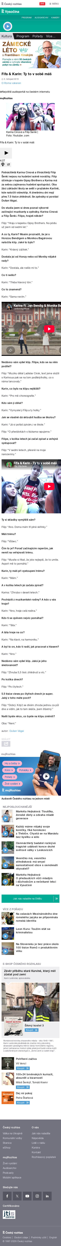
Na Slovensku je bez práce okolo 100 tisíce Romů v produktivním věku (37, 947)
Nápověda (38, 1138)
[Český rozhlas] (12, 4)
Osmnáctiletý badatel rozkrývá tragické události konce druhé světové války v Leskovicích (36, 846)
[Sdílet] (8, 164)
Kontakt (36, 1152)
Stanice (7, 1142)
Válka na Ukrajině (12, 1133)
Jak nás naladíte (41, 1133)
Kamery (55, 18)
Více (51, 36)
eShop (6, 1147)
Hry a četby (11, 763)
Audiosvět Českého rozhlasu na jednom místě (26, 798)
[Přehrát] (6, 153)
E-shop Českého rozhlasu (22, 963)
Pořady (38, 36)
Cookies (7, 1237)
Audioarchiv (41, 18)
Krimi (7, 770)
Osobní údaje (21, 1237)
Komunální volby (12, 1138)
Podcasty (8, 1172)
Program (26, 18)
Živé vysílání (11, 783)
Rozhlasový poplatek (44, 1157)
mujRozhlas (8, 754)
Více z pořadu (13, 909)
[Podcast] (3, 164)
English (53, 1237)
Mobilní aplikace (12, 1177)
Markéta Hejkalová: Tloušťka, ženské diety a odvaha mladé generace (35, 815)
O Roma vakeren (11, 83)
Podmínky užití (38, 1237)
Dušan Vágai (17, 730)
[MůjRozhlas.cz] (6, 98)
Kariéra (36, 1147)
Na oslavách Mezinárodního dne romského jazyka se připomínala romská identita (37, 917)
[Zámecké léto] (30, 53)
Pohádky (24, 770)
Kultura (7, 36)
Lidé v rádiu (38, 1142)
